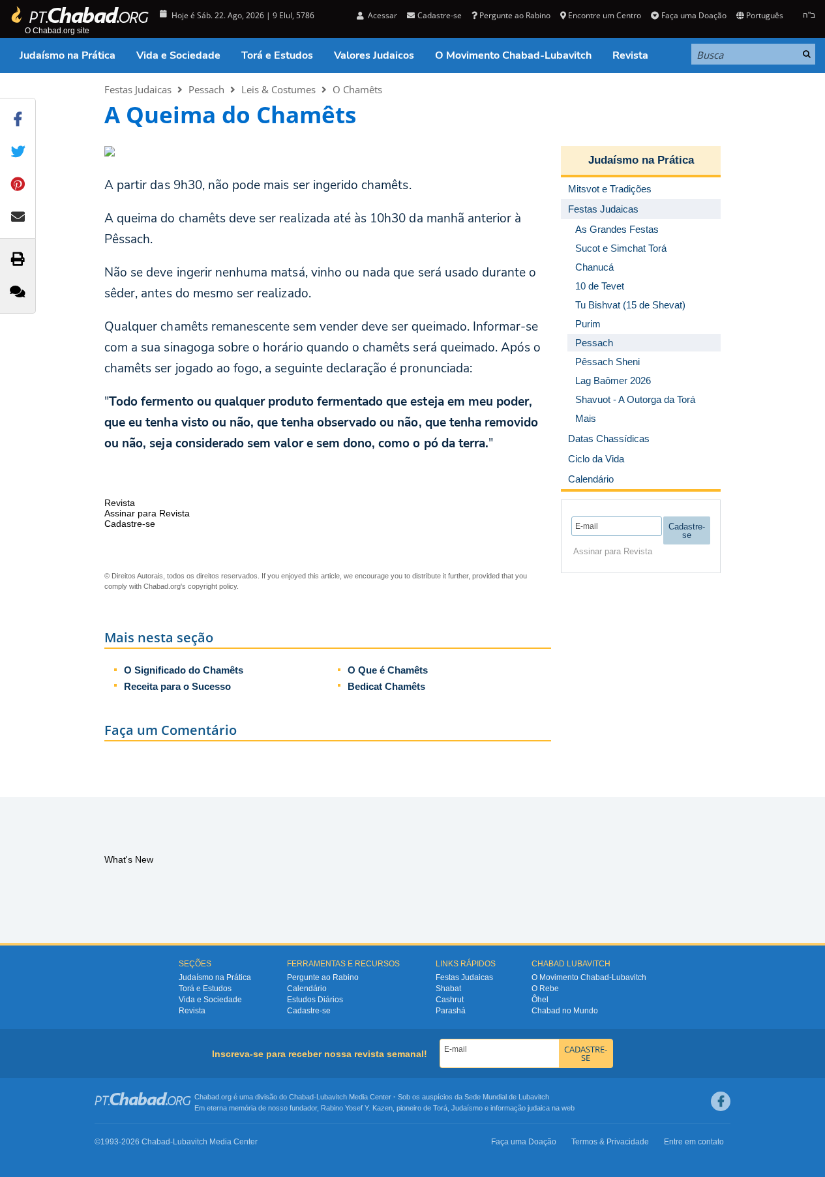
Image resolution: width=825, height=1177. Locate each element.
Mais (585, 418)
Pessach (206, 89)
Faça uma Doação (693, 15)
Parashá (451, 1010)
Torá (440, 1108)
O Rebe (545, 988)
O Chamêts (357, 89)
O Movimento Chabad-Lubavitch (513, 55)
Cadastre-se (309, 1010)
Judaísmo (467, 1108)
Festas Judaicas (138, 89)
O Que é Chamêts (388, 670)
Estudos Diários (315, 999)
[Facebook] (720, 1101)
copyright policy (212, 586)
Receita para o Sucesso (177, 686)
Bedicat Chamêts (386, 686)
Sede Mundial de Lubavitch (506, 1097)
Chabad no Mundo (565, 1010)
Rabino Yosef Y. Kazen (357, 1108)
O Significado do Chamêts (183, 670)
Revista (630, 55)
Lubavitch (331, 1097)
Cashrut (450, 999)
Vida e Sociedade (178, 55)
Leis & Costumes (278, 89)
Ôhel (540, 999)
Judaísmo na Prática (67, 55)
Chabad (301, 1097)
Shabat (448, 988)
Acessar (381, 15)
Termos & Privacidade (610, 1141)
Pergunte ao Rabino (514, 15)
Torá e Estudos (277, 55)
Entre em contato (694, 1141)
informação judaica (520, 1108)
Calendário (307, 988)
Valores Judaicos (374, 55)
